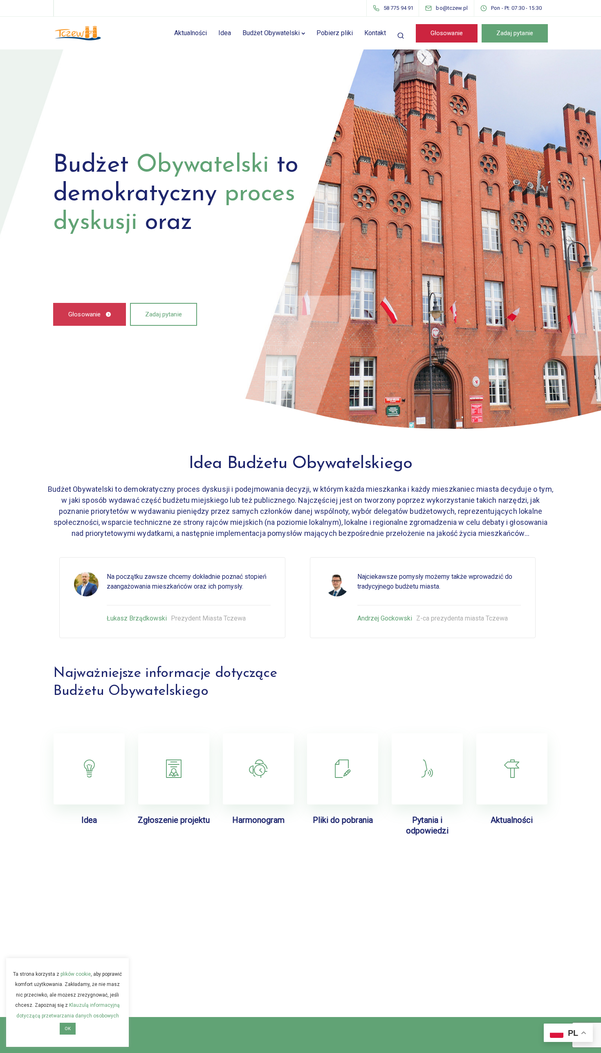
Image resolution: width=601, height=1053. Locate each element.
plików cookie (76, 974)
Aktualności (190, 33)
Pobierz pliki (334, 33)
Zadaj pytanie (514, 33)
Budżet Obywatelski (271, 33)
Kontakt (375, 33)
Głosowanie (447, 33)
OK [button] (68, 1028)
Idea (224, 33)
